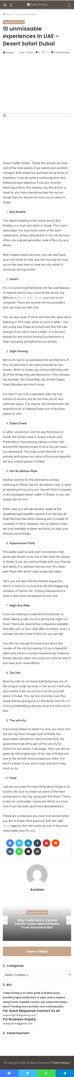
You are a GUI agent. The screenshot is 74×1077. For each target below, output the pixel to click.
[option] (37, 920)
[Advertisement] (37, 84)
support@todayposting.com (19, 1015)
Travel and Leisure (26, 14)
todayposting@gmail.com (17, 1023)
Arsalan (10, 52)
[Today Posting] (37, 4)
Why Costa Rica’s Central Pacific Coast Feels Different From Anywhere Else (37, 923)
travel (6, 825)
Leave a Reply (37, 951)
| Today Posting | (60, 1062)
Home (9, 14)
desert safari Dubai (29, 297)
